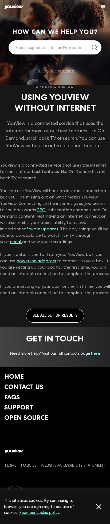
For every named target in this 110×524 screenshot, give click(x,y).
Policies (28, 465)
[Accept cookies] (99, 506)
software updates (40, 229)
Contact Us (23, 387)
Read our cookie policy (39, 512)
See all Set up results (55, 315)
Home (14, 376)
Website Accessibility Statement (73, 465)
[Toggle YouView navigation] (103, 6)
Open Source (26, 417)
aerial (16, 241)
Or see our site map (55, 71)
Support (18, 407)
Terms (10, 465)
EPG (41, 210)
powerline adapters (36, 261)
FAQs (12, 397)
